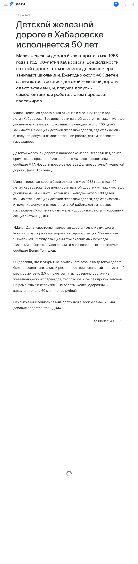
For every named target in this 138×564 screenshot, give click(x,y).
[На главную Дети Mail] (19, 4)
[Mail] (12, 4)
